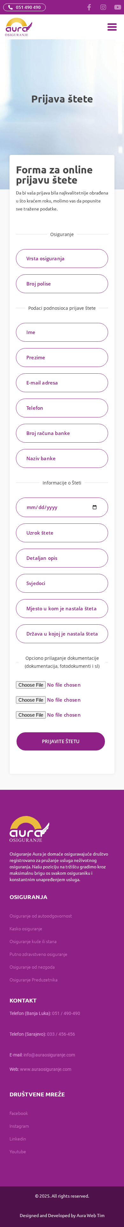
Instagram (19, 1126)
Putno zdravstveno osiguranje (38, 954)
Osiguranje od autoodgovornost (41, 915)
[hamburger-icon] (112, 27)
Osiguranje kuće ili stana (33, 941)
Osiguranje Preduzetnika (34, 979)
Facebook (19, 1113)
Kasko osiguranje (26, 928)
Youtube (18, 1151)
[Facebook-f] (89, 7)
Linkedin (18, 1138)
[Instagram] (103, 7)
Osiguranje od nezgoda (32, 967)
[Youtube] (117, 7)
